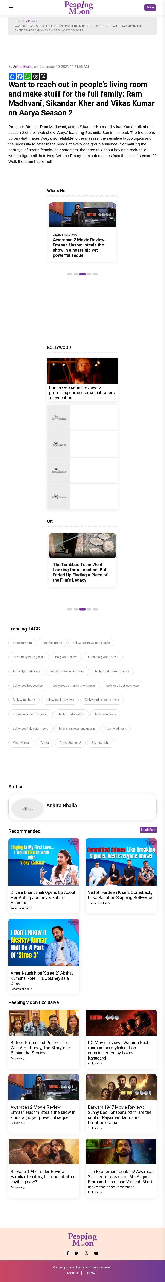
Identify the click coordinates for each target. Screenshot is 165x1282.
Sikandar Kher (101, 742)
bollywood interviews (60, 699)
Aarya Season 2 (70, 742)
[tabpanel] (82, 232)
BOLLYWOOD (59, 347)
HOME (18, 21)
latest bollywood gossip (28, 657)
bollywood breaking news (112, 671)
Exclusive (17, 1058)
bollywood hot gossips (28, 685)
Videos (30, 21)
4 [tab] (89, 274)
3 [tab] (82, 274)
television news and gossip (77, 728)
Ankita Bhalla (22, 67)
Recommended (20, 908)
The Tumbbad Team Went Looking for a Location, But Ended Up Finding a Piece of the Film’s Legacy (80, 572)
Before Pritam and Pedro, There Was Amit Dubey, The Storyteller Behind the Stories (41, 1047)
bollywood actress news (122, 685)
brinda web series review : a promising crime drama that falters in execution (82, 392)
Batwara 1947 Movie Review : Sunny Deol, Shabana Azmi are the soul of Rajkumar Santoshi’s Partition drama (119, 1115)
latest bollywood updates (67, 671)
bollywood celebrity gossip (30, 714)
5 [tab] (95, 274)
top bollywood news (26, 671)
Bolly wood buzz (24, 699)
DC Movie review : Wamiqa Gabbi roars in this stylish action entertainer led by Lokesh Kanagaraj (119, 1050)
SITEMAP (91, 1273)
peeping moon (52, 642)
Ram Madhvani (116, 728)
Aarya (45, 742)
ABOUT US (73, 1273)
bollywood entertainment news (74, 685)
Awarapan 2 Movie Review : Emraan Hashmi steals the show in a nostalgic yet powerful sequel (80, 247)
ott (50, 521)
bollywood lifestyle (71, 714)
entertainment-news (65, 234)
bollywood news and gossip (91, 642)
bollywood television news (30, 728)
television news (105, 714)
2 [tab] (76, 274)
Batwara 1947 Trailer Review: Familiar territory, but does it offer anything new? (43, 1176)
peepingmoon (22, 642)
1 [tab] (69, 274)
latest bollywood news (103, 657)
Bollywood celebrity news (102, 699)
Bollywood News (66, 657)
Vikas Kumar (21, 742)
